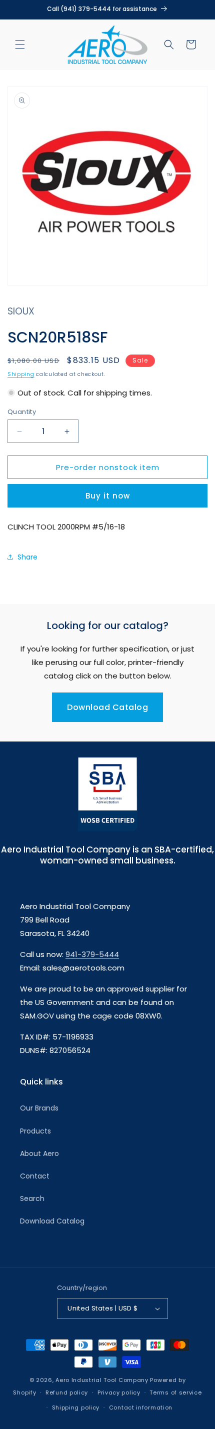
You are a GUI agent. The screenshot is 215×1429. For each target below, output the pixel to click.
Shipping (21, 374)
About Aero (39, 1153)
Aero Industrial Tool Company (102, 1380)
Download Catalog (107, 707)
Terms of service (176, 1392)
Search (32, 1199)
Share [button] (28, 557)
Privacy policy (119, 1392)
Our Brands (39, 1108)
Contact (35, 1176)
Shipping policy (76, 1408)
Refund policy (67, 1392)
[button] (20, 45)
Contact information (140, 1408)
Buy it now (108, 495)
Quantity (22, 411)
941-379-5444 (92, 954)
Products (35, 1131)
